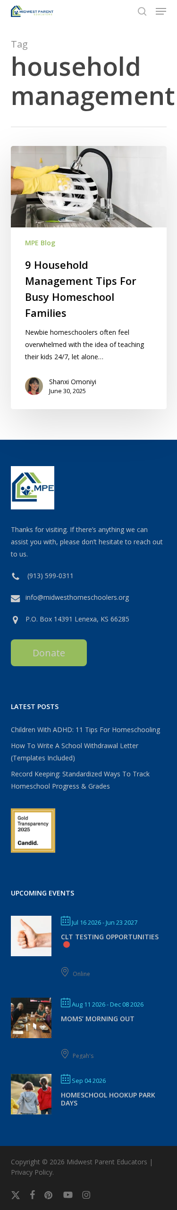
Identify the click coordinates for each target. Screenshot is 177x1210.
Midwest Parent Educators (107, 1161)
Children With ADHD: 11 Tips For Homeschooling (85, 729)
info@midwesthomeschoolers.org (77, 597)
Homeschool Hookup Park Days (108, 1098)
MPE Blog (40, 242)
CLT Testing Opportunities (110, 936)
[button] (161, 11)
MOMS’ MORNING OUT (98, 1018)
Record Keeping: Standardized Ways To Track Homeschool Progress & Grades (80, 780)
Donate (49, 652)
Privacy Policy (31, 1172)
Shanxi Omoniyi (72, 381)
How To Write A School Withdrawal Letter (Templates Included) (74, 751)
